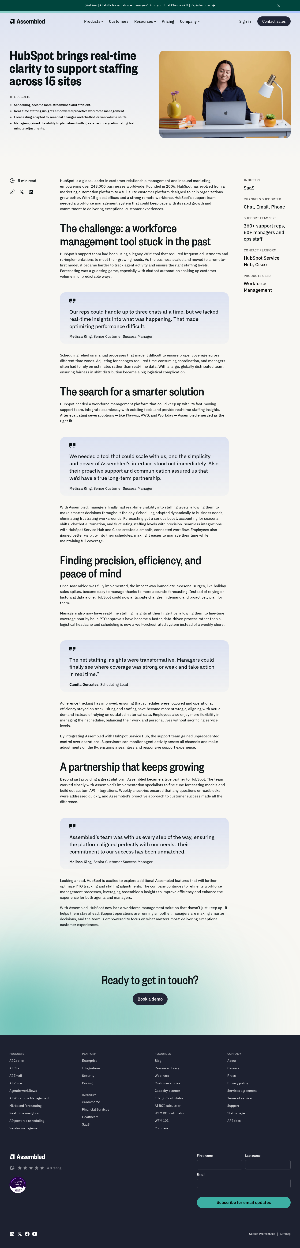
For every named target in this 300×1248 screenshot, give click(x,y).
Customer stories (167, 1083)
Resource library (167, 1068)
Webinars (162, 1076)
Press (231, 1076)
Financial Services (95, 1109)
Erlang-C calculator (169, 1098)
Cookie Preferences (262, 1234)
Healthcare (90, 1117)
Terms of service (239, 1098)
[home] (27, 21)
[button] (93, 21)
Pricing (168, 21)
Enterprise (90, 1060)
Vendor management (25, 1128)
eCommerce (91, 1102)
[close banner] (279, 5)
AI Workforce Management (29, 1098)
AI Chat (15, 1068)
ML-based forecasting (25, 1106)
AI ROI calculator (167, 1106)
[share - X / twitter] (21, 192)
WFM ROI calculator (169, 1113)
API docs (234, 1121)
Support (233, 1106)
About (231, 1060)
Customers (119, 21)
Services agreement (242, 1091)
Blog (158, 1060)
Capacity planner (167, 1091)
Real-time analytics (24, 1113)
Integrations (91, 1068)
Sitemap (285, 1234)
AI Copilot (16, 1060)
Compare (161, 1128)
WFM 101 (162, 1121)
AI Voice (15, 1083)
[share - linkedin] (31, 192)
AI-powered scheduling (26, 1121)
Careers (233, 1068)
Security (88, 1076)
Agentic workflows (23, 1091)
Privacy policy (237, 1083)
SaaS (86, 1124)
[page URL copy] (12, 192)
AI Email (15, 1076)
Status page (236, 1113)
